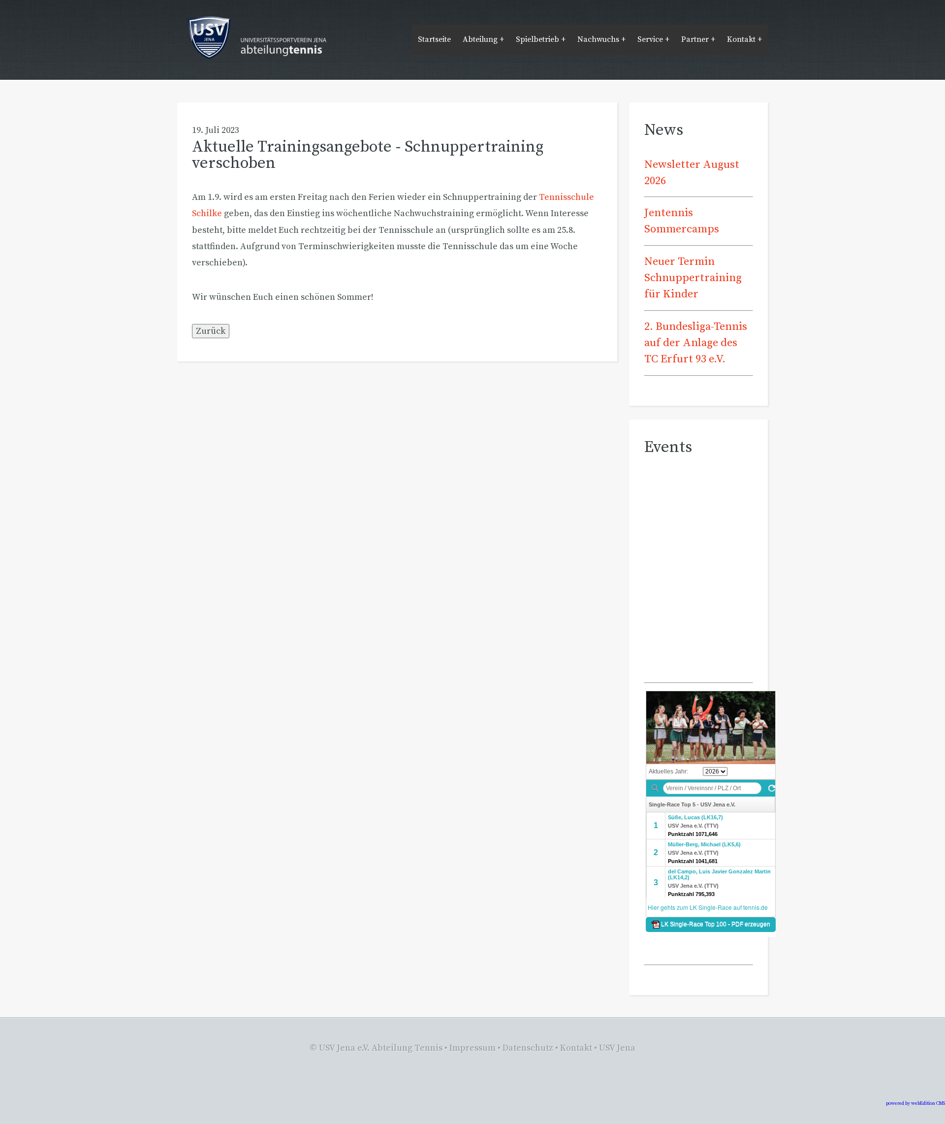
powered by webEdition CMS (915, 1103)
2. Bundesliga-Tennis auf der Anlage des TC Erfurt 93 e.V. (695, 343)
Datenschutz (528, 1048)
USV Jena (617, 1048)
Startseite (434, 39)
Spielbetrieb (537, 39)
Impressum (472, 1048)
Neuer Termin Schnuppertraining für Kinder (693, 278)
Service (650, 39)
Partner (695, 39)
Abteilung (480, 39)
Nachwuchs (598, 39)
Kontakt (741, 39)
